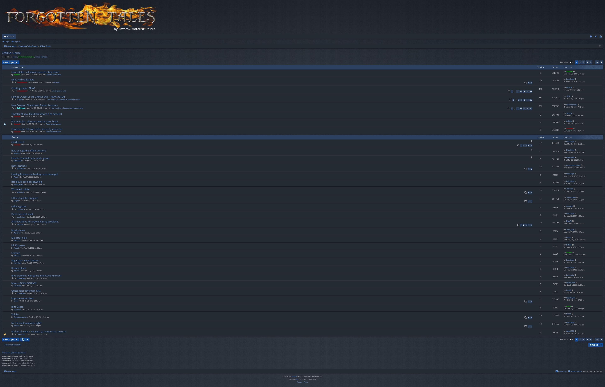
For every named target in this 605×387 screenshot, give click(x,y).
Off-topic (56, 82)
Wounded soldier (20, 189)
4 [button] (587, 62)
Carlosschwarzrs (20, 317)
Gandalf (17, 116)
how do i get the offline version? (28, 150)
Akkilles (17, 75)
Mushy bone (18, 230)
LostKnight (570, 79)
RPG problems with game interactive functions (36, 275)
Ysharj (16, 248)
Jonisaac (569, 189)
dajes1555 (21, 334)
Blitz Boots (17, 306)
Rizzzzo (20, 224)
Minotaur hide (19, 237)
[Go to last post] (574, 71)
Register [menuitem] (601, 37)
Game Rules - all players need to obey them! (35, 72)
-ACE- (568, 96)
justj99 (16, 201)
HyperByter (570, 298)
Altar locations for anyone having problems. (35, 221)
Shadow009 (570, 283)
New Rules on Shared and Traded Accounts (34, 105)
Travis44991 (571, 197)
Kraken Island (18, 268)
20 (531, 92)
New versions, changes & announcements (63, 99)
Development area (59, 91)
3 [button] (583, 62)
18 (524, 92)
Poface (569, 245)
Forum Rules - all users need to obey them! (34, 121)
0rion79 (16, 326)
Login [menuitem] (596, 37)
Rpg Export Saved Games (24, 260)
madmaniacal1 (571, 105)
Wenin (16, 177)
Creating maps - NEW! (23, 88)
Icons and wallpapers (22, 79)
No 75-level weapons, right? (26, 322)
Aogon (569, 252)
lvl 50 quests (18, 245)
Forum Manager (41, 57)
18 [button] (597, 62)
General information (53, 75)
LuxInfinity (17, 263)
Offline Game (11, 53)
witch (568, 306)
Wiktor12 (20, 192)
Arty (296, 379)
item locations (19, 165)
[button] (571, 62)
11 (527, 100)
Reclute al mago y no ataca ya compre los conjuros (38, 331)
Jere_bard (570, 230)
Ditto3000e (570, 150)
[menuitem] (590, 36)
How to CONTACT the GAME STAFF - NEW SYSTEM (38, 96)
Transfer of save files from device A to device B (36, 113)
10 (524, 100)
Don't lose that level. (22, 214)
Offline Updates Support (24, 197)
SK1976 (569, 87)
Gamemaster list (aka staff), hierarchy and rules (36, 129)
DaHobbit (21, 108)
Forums (10, 36)
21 (531, 109)
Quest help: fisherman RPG (26, 290)
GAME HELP (17, 142)
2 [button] (580, 62)
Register (17, 41)
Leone (14, 57)
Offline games (18, 206)
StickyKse (21, 168)
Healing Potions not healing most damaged (34, 174)
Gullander (17, 309)
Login (7, 41)
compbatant (22, 82)
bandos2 (17, 153)
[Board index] (80, 17)
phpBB (294, 376)
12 (531, 100)
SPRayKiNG (18, 184)
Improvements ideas (22, 298)
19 (527, 92)
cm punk (20, 209)
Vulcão (15, 314)
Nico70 (569, 221)
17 (521, 92)
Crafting (15, 252)
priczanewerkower (573, 165)
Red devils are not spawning (26, 181)
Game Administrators (26, 57)
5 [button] (590, 62)
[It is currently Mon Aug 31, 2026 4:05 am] (600, 46)
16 (517, 92)
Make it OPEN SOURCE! (24, 283)
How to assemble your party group (30, 158)
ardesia (20, 99)
